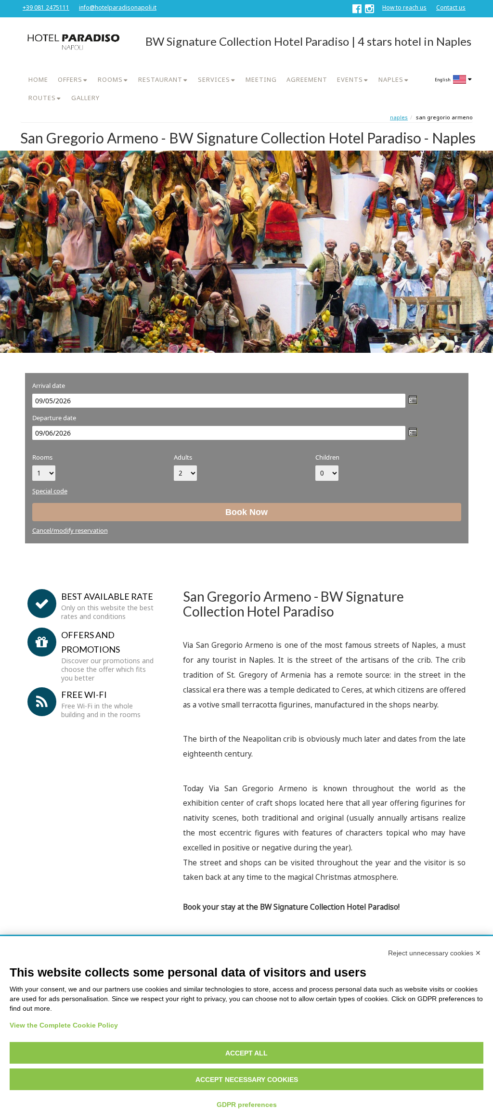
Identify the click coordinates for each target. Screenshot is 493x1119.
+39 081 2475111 (46, 7)
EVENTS (350, 79)
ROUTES (42, 97)
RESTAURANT (160, 79)
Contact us (451, 7)
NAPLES (390, 79)
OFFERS (70, 79)
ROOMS (110, 79)
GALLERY (85, 97)
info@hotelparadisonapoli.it (117, 7)
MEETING (261, 79)
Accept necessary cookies (246, 1079)
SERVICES (214, 79)
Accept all (246, 1053)
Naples (399, 117)
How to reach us (404, 7)
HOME (38, 79)
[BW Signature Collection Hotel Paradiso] (72, 41)
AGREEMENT (306, 79)
